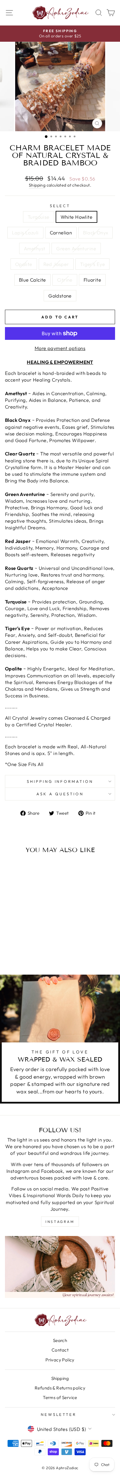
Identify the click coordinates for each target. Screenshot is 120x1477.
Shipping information (60, 781)
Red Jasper (56, 264)
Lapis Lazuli (25, 232)
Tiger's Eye (92, 264)
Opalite (23, 264)
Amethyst (34, 248)
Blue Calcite (32, 280)
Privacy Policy (60, 1360)
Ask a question (60, 794)
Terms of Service (60, 1397)
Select (60, 205)
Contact (60, 1350)
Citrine (65, 280)
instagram (59, 1221)
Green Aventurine (76, 248)
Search (60, 1340)
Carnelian (61, 232)
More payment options (60, 348)
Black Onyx (95, 232)
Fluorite (92, 280)
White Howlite (76, 217)
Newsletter (59, 1414)
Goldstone (60, 296)
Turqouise (39, 217)
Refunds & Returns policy (60, 1388)
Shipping (37, 185)
